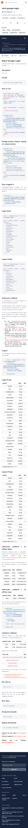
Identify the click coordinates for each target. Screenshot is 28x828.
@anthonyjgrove (8, 742)
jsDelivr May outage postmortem (10, 824)
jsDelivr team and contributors (18, 756)
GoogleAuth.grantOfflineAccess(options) (15, 677)
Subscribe (14, 769)
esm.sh (24, 795)
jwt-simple (8, 336)
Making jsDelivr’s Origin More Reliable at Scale (13, 808)
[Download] (24, 23)
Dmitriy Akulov (12, 757)
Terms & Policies (18, 781)
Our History (5, 781)
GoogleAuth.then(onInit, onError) (13, 674)
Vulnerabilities (20, 18)
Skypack (14, 798)
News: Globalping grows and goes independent (11, 820)
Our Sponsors (5, 784)
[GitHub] (10, 23)
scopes (15, 466)
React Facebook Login (20, 736)
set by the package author (16, 48)
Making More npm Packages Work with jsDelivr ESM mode (12, 812)
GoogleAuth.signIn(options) (12, 676)
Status (15, 778)
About (3, 778)
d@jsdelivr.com (18, 784)
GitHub (4, 795)
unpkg (14, 795)
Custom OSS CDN (6, 787)
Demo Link (4, 73)
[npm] (17, 23)
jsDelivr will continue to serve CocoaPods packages (13, 816)
